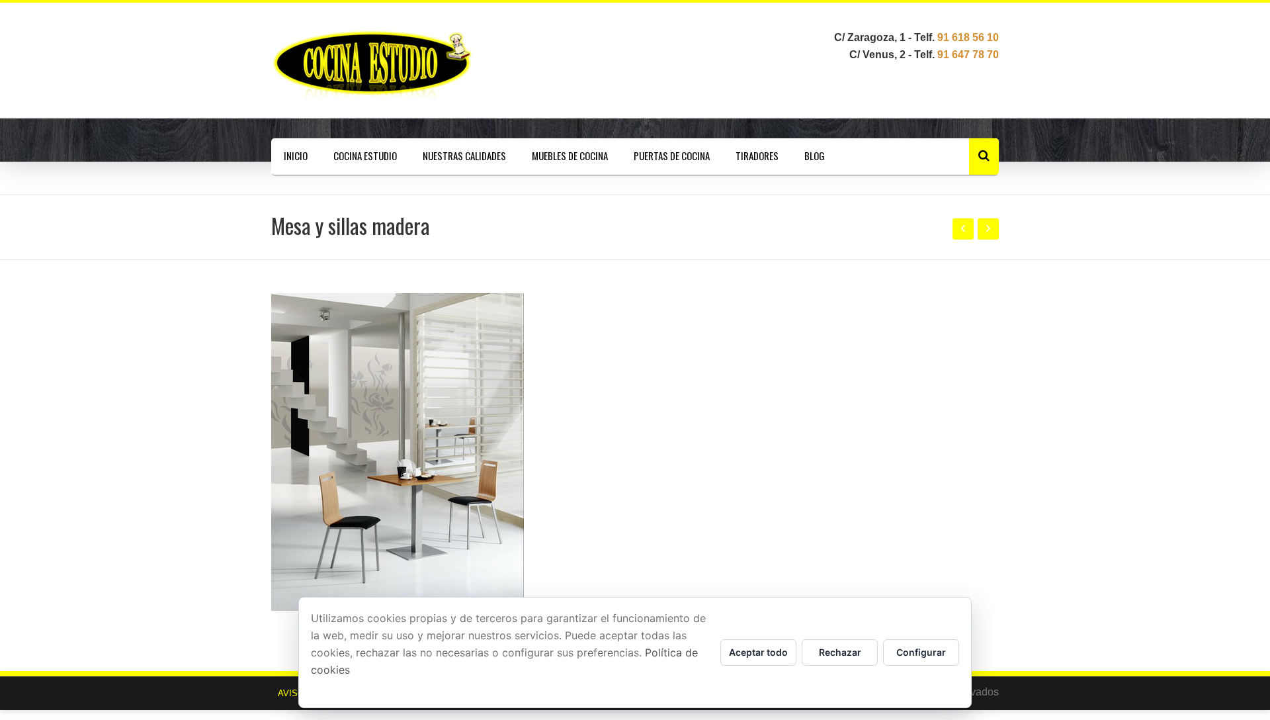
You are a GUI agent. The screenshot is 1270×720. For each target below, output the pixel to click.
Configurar (921, 652)
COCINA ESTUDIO (365, 155)
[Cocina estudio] (380, 63)
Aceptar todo (758, 652)
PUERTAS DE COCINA (672, 155)
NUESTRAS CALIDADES (464, 155)
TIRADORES (757, 155)
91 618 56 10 (968, 37)
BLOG (814, 155)
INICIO (296, 155)
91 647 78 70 (968, 54)
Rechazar (840, 652)
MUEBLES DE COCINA (570, 155)
